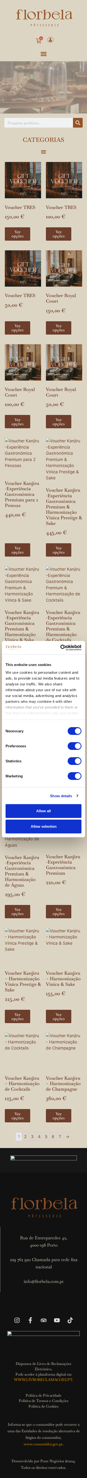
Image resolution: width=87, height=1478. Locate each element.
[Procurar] (78, 123)
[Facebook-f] (30, 1320)
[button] (44, 54)
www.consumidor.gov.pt (43, 1444)
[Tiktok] (70, 1320)
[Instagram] (17, 1320)
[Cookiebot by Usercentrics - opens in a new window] (61, 647)
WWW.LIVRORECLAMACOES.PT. (43, 1379)
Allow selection (44, 826)
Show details (61, 796)
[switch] (74, 746)
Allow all (43, 811)
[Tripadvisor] (43, 1320)
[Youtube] (57, 1320)
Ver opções (18, 234)
